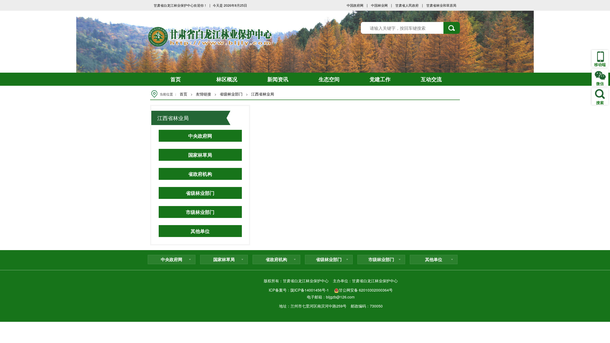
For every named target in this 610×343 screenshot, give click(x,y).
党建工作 (380, 79)
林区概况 (226, 79)
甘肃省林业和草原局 (441, 5)
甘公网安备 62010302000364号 (366, 290)
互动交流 (431, 79)
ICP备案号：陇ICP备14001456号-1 (299, 290)
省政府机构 (200, 173)
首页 (175, 79)
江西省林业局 (262, 94)
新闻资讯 (277, 79)
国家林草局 (200, 154)
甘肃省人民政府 (407, 5)
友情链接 (203, 94)
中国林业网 (379, 5)
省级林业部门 (231, 94)
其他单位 (200, 230)
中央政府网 (200, 135)
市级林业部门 (200, 211)
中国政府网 (355, 5)
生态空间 (329, 79)
